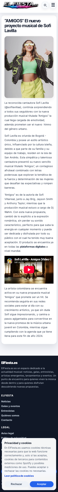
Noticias (6, 401)
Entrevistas (8, 410)
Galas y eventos (10, 406)
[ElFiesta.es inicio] (20, 5)
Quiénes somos (10, 415)
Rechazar (16, 484)
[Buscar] (45, 5)
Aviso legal (7, 433)
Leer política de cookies (19, 475)
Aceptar (41, 484)
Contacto (6, 420)
